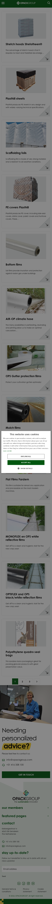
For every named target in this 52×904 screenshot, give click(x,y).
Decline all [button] (26, 456)
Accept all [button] (26, 462)
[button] (25, 468)
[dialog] (26, 452)
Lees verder (7, 451)
